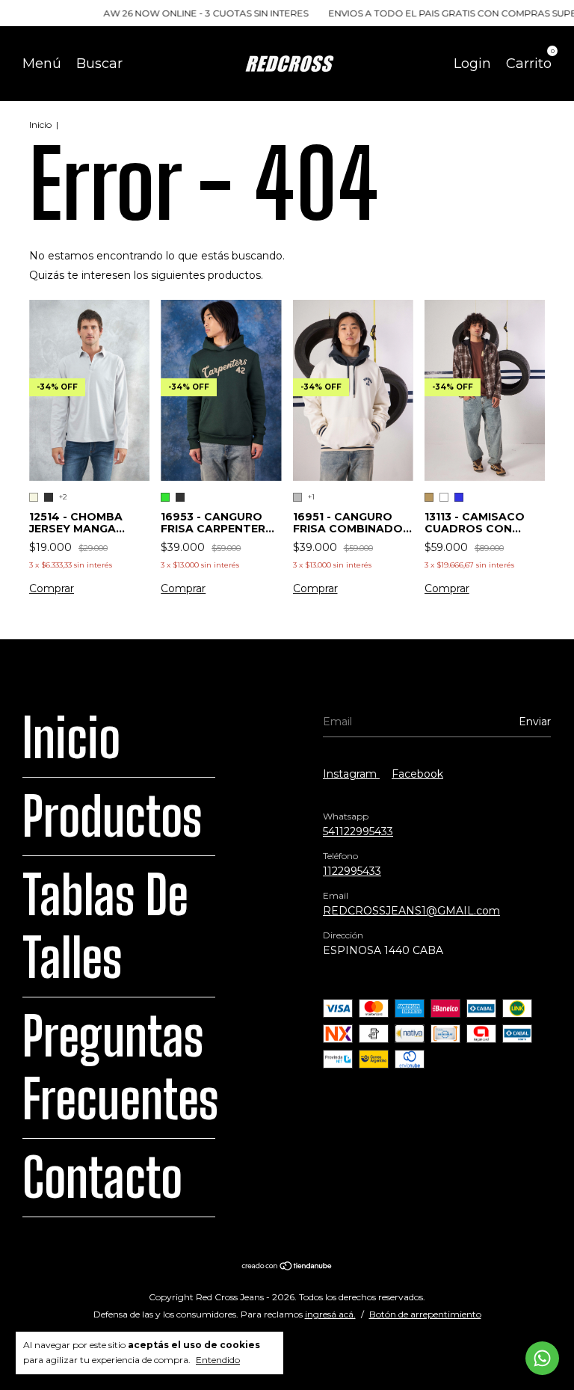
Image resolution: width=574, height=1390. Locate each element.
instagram (351, 774)
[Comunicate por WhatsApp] (542, 1358)
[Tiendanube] (287, 1267)
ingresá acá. (330, 1314)
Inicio (40, 124)
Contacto (102, 1177)
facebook (417, 774)
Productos (112, 816)
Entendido (218, 1359)
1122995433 (352, 871)
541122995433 (358, 831)
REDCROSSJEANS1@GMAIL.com (411, 910)
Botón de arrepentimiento (425, 1314)
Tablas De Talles (105, 926)
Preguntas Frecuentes (120, 1068)
